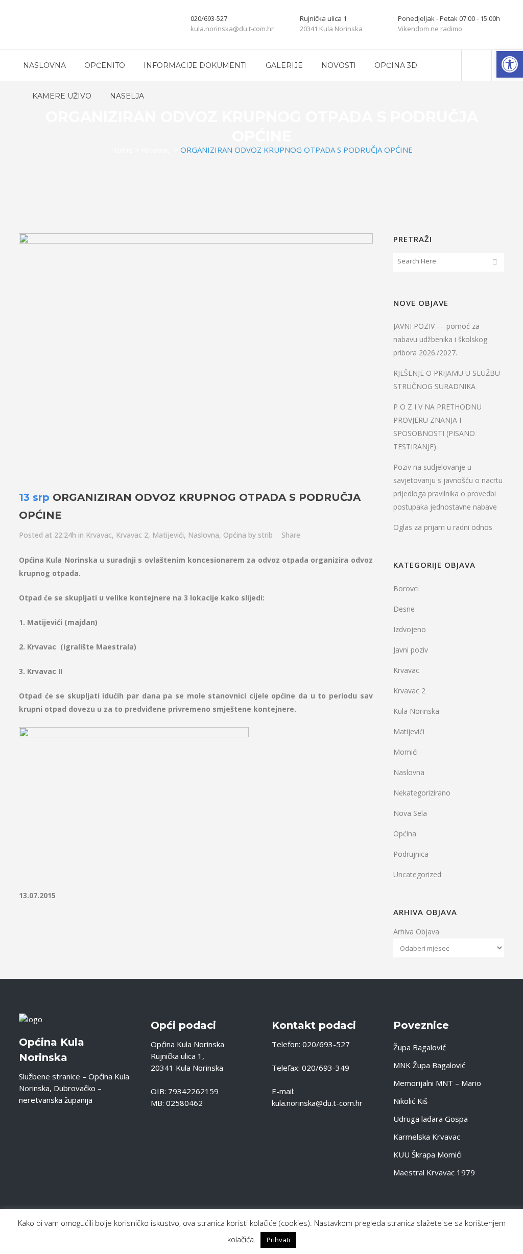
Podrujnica (411, 854)
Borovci (406, 588)
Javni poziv (410, 650)
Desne (404, 609)
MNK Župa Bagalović (429, 1065)
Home (122, 149)
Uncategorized (417, 874)
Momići (405, 752)
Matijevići (168, 535)
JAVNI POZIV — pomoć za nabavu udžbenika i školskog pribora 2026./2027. (440, 339)
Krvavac (155, 149)
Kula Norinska (416, 711)
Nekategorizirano (421, 793)
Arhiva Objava (416, 931)
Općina (234, 535)
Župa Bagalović (419, 1047)
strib (265, 535)
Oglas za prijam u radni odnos (442, 527)
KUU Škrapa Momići (427, 1154)
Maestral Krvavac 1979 (434, 1172)
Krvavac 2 (132, 535)
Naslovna (203, 535)
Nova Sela (410, 813)
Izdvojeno (409, 629)
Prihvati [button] (278, 1239)
